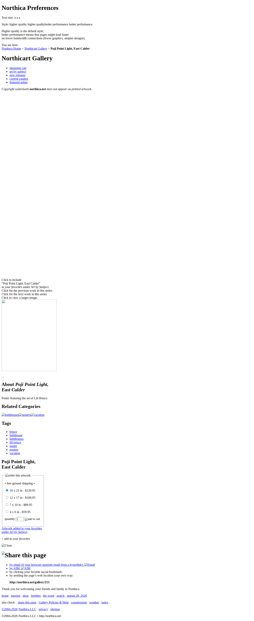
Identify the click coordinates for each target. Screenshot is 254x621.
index (104, 602)
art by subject (18, 71)
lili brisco (15, 442)
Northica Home (11, 48)
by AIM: (15, 568)
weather (94, 602)
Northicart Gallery (35, 48)
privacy (43, 609)
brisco (13, 431)
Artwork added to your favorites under (22, 530)
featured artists (19, 82)
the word (48, 595)
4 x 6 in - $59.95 (20, 512)
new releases (17, 75)
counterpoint (79, 602)
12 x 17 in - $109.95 (22, 497)
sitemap (55, 609)
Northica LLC (27, 609)
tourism (15, 595)
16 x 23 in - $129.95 (22, 490)
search (60, 595)
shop (26, 595)
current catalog (19, 78)
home (5, 595)
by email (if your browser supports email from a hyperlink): (47, 564)
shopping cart (18, 68)
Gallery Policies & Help (54, 602)
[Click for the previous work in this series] (3, 376)
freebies (36, 595)
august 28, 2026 (77, 595)
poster (13, 446)
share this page (27, 602)
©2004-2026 (10, 609)
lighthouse (16, 435)
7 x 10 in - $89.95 (21, 504)
